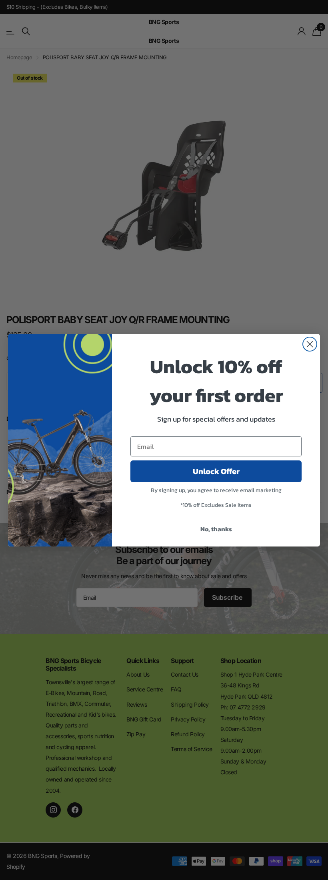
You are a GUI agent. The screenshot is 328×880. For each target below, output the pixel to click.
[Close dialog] (310, 344)
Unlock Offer (216, 471)
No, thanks (216, 529)
